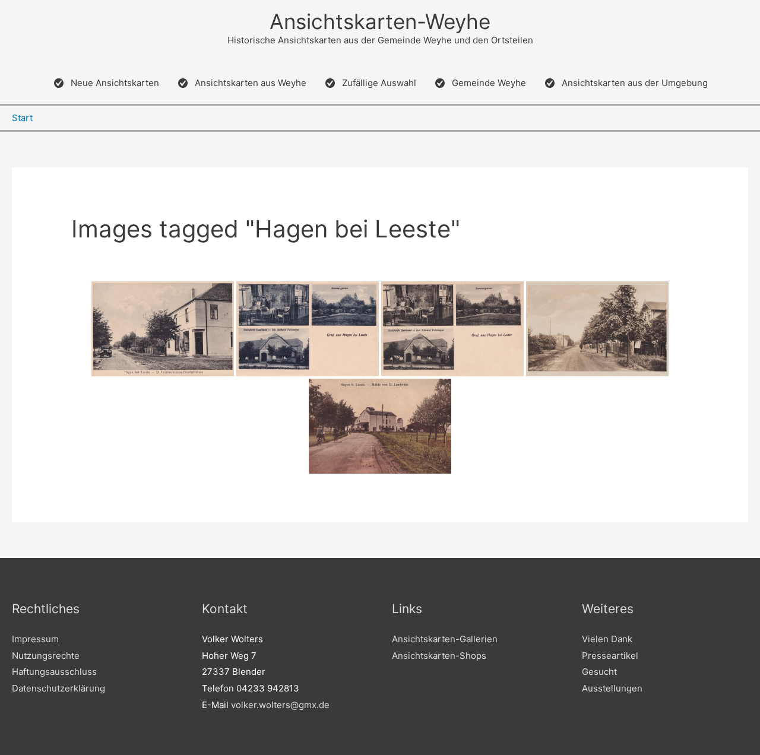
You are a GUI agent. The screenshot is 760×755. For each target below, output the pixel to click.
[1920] (307, 328)
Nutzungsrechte (46, 655)
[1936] (452, 328)
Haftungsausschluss (54, 671)
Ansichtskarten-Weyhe (380, 21)
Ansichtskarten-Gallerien (445, 639)
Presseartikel (610, 655)
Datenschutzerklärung (58, 688)
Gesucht (599, 671)
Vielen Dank (607, 639)
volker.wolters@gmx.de (280, 704)
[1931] (597, 328)
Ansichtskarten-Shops (439, 655)
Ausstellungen (612, 688)
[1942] (162, 328)
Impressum (35, 639)
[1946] (380, 426)
